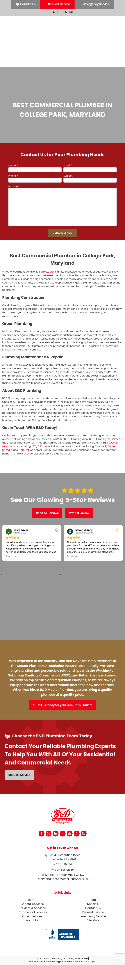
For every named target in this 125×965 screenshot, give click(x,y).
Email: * (67, 165)
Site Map (93, 920)
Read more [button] (11, 556)
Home (32, 900)
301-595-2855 (64, 869)
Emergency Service (95, 4)
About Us (100, 48)
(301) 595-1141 (39, 446)
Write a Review (79, 513)
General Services (104, 20)
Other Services (103, 41)
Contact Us (27, 4)
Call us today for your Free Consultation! (64, 705)
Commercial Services (107, 34)
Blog (97, 55)
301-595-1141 (64, 12)
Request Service (58, 4)
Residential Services (106, 27)
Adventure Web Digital (84, 962)
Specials (99, 62)
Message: (14, 186)
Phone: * (13, 176)
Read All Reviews (47, 513)
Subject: (68, 176)
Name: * (13, 165)
